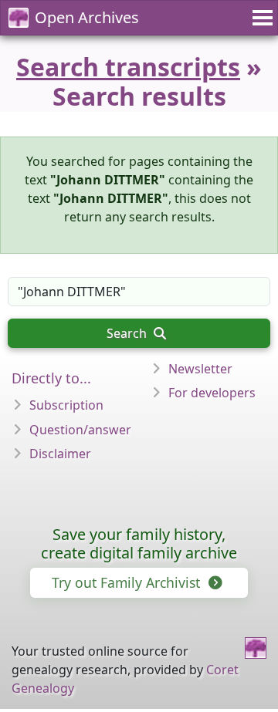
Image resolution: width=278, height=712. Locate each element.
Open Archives (87, 17)
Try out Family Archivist (128, 582)
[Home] (255, 648)
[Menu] (260, 18)
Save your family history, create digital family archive (139, 543)
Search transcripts (128, 66)
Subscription (66, 404)
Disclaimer (60, 453)
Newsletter (200, 368)
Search (128, 333)
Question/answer (80, 429)
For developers (212, 392)
